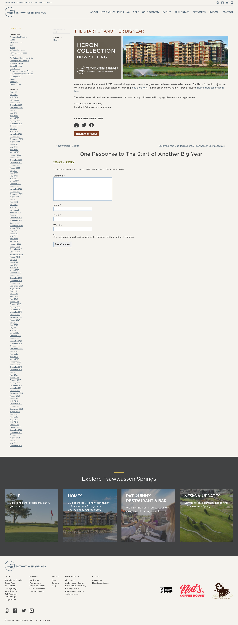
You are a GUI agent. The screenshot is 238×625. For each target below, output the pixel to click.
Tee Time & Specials (14, 580)
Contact (227, 12)
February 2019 (15, 273)
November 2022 (16, 163)
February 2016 (15, 362)
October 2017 (15, 315)
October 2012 (15, 435)
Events (167, 12)
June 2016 (14, 354)
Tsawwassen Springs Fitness (21, 71)
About (94, 12)
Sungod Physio (16, 66)
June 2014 (14, 399)
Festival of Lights (16, 42)
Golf (136, 12)
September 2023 (16, 139)
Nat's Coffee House (43, 3)
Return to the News (86, 134)
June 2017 (14, 325)
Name (57, 205)
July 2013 (13, 414)
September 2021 (16, 194)
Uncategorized (15, 76)
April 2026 (14, 97)
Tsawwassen (15, 69)
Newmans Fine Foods (18, 53)
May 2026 (13, 95)
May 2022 (13, 176)
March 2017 (14, 333)
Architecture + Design (74, 583)
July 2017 (13, 323)
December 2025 (16, 105)
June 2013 (14, 417)
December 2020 (16, 218)
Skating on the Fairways (19, 61)
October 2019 (15, 252)
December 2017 (16, 309)
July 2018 (13, 291)
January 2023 (15, 157)
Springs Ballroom (16, 63)
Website (57, 225)
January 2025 (15, 121)
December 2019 (16, 249)
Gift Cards (199, 12)
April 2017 (14, 330)
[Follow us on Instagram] (218, 2)
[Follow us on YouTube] (232, 2)
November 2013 (16, 404)
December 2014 (16, 385)
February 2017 (15, 336)
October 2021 (15, 192)
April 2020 (14, 239)
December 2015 (16, 367)
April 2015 (14, 375)
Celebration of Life (37, 588)
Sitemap (46, 620)
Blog (54, 586)
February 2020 (15, 244)
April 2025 (14, 116)
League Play (10, 600)
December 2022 (16, 160)
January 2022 (15, 186)
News (12, 55)
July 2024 (13, 129)
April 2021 (14, 207)
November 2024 (16, 123)
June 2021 (14, 202)
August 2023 (15, 142)
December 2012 (16, 430)
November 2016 (16, 343)
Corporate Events (36, 586)
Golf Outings (10, 597)
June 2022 (14, 173)
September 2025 (16, 108)
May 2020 (13, 236)
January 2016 (15, 364)
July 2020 (13, 231)
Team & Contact (36, 591)
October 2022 (15, 165)
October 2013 (15, 406)
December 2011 (16, 446)
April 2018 (14, 299)
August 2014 (15, 396)
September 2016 (16, 349)
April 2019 (14, 268)
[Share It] (93, 126)
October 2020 (15, 223)
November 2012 (16, 433)
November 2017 (16, 312)
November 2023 (16, 134)
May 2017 (13, 328)
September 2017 (16, 317)
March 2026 (14, 100)
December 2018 (16, 278)
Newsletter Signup (100, 583)
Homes (56, 40)
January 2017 (15, 338)
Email (57, 215)
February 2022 (15, 184)
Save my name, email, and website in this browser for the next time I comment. (94, 237)
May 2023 (13, 147)
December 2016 (16, 341)
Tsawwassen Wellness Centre (21, 74)
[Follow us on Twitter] (227, 2)
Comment (59, 175)
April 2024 (14, 131)
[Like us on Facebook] (222, 2)
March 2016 (14, 359)
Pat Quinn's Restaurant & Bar (19, 3)
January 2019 (15, 275)
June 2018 (14, 294)
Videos (12, 79)
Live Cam (214, 12)
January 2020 (15, 247)
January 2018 (15, 307)
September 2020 (16, 226)
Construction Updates (18, 37)
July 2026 (13, 92)
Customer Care (72, 594)
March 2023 (14, 152)
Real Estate (182, 12)
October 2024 (15, 126)
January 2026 (15, 102)
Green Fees (10, 583)
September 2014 (16, 393)
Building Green (72, 588)
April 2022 (14, 178)
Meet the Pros (11, 591)
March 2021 (14, 210)
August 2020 (15, 228)
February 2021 (15, 213)
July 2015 (13, 372)
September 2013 (16, 409)
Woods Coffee (15, 84)
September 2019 (16, 254)
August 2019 (15, 257)
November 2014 (16, 388)
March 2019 (14, 270)
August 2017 (15, 320)
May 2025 (13, 113)
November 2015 (16, 370)
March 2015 (14, 378)
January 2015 (15, 383)
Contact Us (97, 580)
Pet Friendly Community (75, 586)
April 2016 (14, 357)
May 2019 (13, 265)
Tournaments (35, 583)
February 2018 (15, 304)
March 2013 (14, 425)
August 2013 (15, 412)
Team (54, 580)
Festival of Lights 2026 (116, 12)
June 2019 (14, 262)
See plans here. (140, 87)
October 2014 (15, 391)
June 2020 (14, 233)
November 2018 (16, 281)
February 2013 (15, 427)
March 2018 (14, 302)
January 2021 (15, 215)
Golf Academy (150, 12)
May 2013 (13, 419)
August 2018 (15, 288)
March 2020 (14, 241)
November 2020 (16, 220)
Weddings (13, 82)
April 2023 (14, 150)
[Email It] (78, 126)
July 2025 (13, 110)
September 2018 (16, 286)
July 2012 (13, 440)
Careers (55, 583)
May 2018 (13, 296)
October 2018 (15, 283)
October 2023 (15, 137)
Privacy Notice (35, 620)
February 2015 (15, 380)
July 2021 (13, 199)
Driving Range (11, 588)
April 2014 (14, 401)
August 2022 (15, 168)
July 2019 (13, 260)
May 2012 (13, 443)
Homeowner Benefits (74, 591)
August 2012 (15, 438)
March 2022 (14, 181)
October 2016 (15, 346)
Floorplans (69, 580)
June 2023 (14, 144)
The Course (10, 586)
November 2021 (16, 189)
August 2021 (15, 197)
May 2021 (13, 205)
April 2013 (14, 422)
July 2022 (13, 171)
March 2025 (14, 118)
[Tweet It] (85, 126)
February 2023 (15, 155)
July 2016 (13, 351)
